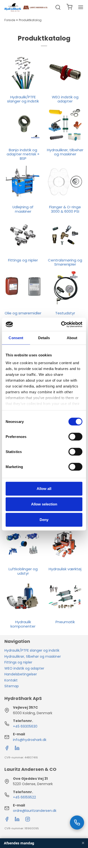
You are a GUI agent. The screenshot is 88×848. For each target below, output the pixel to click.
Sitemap (11, 686)
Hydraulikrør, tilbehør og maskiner (32, 656)
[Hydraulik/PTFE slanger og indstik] (23, 71)
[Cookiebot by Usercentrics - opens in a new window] (62, 324)
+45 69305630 (25, 726)
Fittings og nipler (18, 662)
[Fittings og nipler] (23, 235)
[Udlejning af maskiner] (23, 182)
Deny (44, 520)
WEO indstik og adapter (24, 668)
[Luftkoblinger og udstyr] (23, 544)
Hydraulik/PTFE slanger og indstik (31, 650)
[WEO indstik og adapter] (65, 71)
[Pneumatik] (65, 597)
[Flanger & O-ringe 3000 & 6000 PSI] (65, 182)
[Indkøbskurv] (69, 7)
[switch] (75, 437)
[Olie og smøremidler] (23, 287)
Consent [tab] (16, 338)
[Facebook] (6, 749)
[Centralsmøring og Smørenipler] (65, 235)
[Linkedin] (17, 749)
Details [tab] (44, 338)
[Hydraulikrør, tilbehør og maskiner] (65, 124)
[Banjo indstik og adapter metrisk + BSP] (23, 124)
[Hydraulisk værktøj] (65, 544)
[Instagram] (27, 820)
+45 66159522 (24, 797)
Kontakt (11, 680)
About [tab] (72, 338)
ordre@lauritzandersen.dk (34, 810)
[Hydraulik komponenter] (23, 597)
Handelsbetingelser (20, 674)
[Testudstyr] (65, 287)
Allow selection (44, 504)
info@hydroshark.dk (29, 739)
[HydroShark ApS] (26, 7)
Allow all (44, 489)
